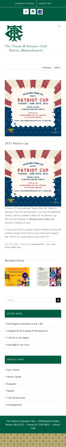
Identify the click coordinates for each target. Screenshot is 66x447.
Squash (10, 390)
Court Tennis (13, 369)
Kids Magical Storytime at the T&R (25, 323)
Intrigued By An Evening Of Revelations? (27, 330)
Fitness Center (14, 376)
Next (57, 67)
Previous (47, 67)
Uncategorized (37, 244)
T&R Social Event (16, 397)
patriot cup (16, 247)
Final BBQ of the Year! (18, 344)
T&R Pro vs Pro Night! (18, 337)
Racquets (11, 383)
